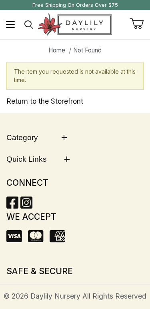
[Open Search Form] (29, 24)
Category (22, 137)
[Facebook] (12, 205)
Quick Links (26, 159)
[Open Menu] (10, 24)
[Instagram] (26, 205)
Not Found (87, 50)
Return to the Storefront (44, 101)
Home (56, 50)
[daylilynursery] (75, 24)
